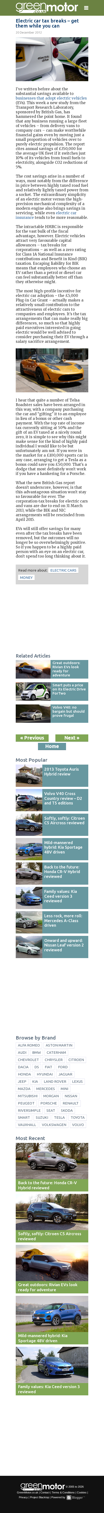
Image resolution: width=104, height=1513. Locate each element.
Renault (71, 1103)
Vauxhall (27, 1125)
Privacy (23, 1497)
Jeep (22, 1081)
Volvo (78, 1125)
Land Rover (55, 1081)
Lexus (77, 1081)
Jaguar (65, 1074)
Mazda (24, 1089)
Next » (71, 737)
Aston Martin (59, 1045)
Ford (63, 1067)
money (26, 577)
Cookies (82, 1492)
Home (52, 746)
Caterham (56, 1052)
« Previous (32, 737)
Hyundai (45, 1074)
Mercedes (45, 1089)
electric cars (63, 570)
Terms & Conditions (63, 1492)
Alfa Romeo (29, 1045)
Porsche (48, 1103)
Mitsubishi (27, 1096)
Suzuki (42, 1117)
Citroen (76, 1060)
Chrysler (54, 1060)
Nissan (71, 1096)
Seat (50, 1110)
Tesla (59, 1117)
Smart (24, 1117)
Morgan (51, 1096)
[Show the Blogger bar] (75, 1497)
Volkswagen (54, 1125)
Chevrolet (28, 1060)
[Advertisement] (52, 619)
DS (36, 1067)
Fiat (48, 1067)
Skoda (67, 1110)
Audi (22, 1052)
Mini (64, 1089)
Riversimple (29, 1110)
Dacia (23, 1067)
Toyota (78, 1117)
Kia (35, 1081)
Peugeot (26, 1103)
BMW (36, 1052)
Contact (45, 1492)
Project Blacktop (39, 1497)
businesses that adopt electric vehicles (51, 98)
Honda (24, 1074)
